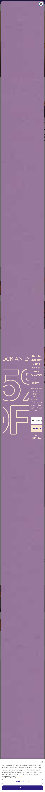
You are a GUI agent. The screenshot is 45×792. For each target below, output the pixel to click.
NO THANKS (36, 436)
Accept (22, 788)
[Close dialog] (41, 4)
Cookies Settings (22, 781)
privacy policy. (10, 777)
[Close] (42, 762)
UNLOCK (36, 428)
